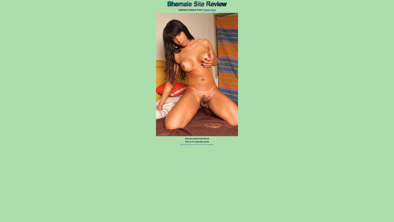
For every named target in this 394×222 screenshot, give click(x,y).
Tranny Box (209, 10)
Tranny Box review (201, 142)
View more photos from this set (197, 138)
